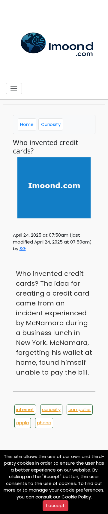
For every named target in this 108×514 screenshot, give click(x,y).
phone (44, 422)
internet (25, 409)
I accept (55, 505)
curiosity (51, 409)
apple (22, 422)
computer (79, 409)
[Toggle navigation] (14, 88)
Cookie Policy (76, 497)
